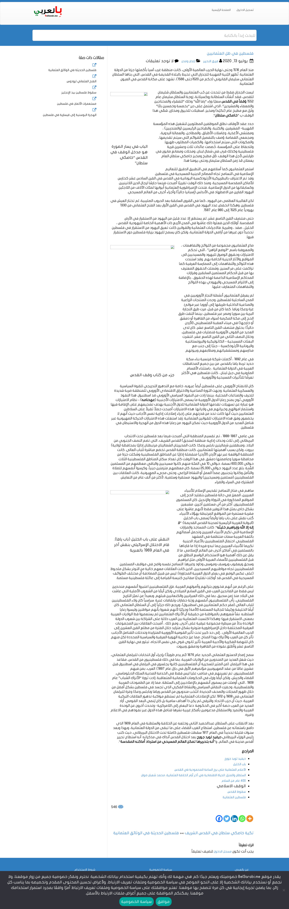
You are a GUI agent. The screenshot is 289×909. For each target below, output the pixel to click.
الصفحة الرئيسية (221, 9)
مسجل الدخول (223, 851)
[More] (249, 818)
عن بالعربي (242, 869)
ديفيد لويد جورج (235, 758)
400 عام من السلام (234, 780)
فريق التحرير (210, 61)
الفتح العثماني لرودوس (81, 81)
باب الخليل (239, 764)
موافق (164, 902)
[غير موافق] (284, 890)
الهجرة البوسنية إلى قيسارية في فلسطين (69, 114)
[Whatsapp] (242, 818)
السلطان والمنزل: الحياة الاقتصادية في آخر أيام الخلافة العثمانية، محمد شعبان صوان (193, 775)
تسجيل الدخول (245, 9)
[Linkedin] (234, 818)
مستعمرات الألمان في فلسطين (76, 103)
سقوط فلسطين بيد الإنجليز (79, 92)
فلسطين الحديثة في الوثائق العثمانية (72, 70)
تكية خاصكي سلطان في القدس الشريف (219, 833)
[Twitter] (226, 818)
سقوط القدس (236, 791)
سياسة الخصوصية (160, 869)
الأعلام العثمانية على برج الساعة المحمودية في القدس (210, 769)
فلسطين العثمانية (234, 797)
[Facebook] (219, 818)
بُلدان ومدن (188, 61)
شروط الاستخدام (84, 869)
